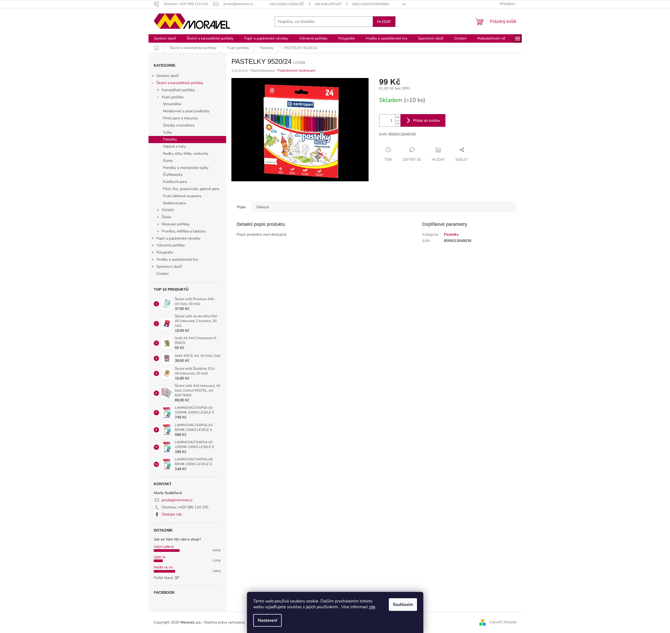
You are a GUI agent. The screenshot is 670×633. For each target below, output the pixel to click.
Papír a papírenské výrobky (178, 238)
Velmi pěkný (164, 546)
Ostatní (168, 209)
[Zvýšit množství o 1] (397, 117)
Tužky (167, 132)
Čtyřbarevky (172, 174)
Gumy (168, 160)
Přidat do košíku (426, 120)
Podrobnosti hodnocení (296, 70)
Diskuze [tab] (262, 207)
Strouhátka (172, 103)
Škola (166, 217)
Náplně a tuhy (174, 146)
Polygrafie (164, 252)
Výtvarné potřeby (170, 245)
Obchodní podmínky (370, 4)
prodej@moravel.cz (177, 500)
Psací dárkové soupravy (182, 195)
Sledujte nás (172, 514)
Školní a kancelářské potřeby (179, 82)
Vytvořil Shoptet (503, 622)
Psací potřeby (173, 97)
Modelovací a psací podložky (186, 111)
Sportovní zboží (169, 266)
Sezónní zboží (167, 75)
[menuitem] (164, 38)
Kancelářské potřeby (178, 89)
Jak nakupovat (328, 4)
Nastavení (267, 620)
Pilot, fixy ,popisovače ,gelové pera (191, 188)
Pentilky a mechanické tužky (186, 167)
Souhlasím (403, 604)
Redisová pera (174, 203)
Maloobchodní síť (287, 4)
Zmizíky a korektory (179, 125)
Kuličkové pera (175, 181)
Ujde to (160, 556)
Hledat (384, 22)
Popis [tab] (241, 207)
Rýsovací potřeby (176, 224)
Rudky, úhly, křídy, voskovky (185, 153)
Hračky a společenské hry (177, 259)
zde (372, 607)
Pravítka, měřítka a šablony (184, 231)
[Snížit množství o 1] (397, 123)
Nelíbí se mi (163, 567)
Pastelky (170, 139)
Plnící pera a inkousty (180, 118)
